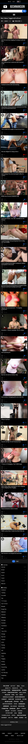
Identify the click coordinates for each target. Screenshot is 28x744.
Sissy (13, 656)
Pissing (13, 645)
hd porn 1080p (9, 713)
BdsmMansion (12, 741)
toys (21, 688)
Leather (13, 669)
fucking (4, 692)
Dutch (13, 575)
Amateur (13, 614)
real (18, 686)
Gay (13, 598)
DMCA (12, 735)
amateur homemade (7, 703)
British (13, 569)
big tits (10, 717)
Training (13, 592)
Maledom (13, 612)
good (21, 694)
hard (16, 717)
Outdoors (13, 590)
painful (13, 715)
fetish (24, 699)
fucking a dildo (6, 715)
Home (3, 733)
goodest (4, 717)
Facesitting (13, 667)
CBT (13, 650)
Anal (13, 628)
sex (26, 717)
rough (15, 703)
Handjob (13, 664)
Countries (5, 564)
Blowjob (13, 606)
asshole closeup (8, 697)
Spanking (13, 653)
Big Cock (13, 636)
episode (16, 701)
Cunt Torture (13, 603)
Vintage (13, 634)
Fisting (13, 661)
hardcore (11, 699)
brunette (8, 688)
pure (13, 694)
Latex (13, 642)
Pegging (13, 658)
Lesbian (13, 647)
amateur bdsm (21, 715)
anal (15, 713)
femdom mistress (13, 692)
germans (6, 706)
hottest (13, 685)
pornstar (5, 708)
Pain (13, 678)
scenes (21, 717)
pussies (24, 708)
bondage (12, 708)
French (13, 580)
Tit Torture (13, 601)
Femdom (13, 623)
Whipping (13, 617)
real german (13, 706)
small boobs (22, 692)
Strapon (13, 639)
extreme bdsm (5, 690)
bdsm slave (8, 701)
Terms (6, 735)
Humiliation (13, 625)
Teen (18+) (13, 631)
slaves (24, 690)
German (13, 567)
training (19, 710)
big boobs (21, 706)
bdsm (20, 713)
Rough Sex (13, 609)
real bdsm (6, 685)
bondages (22, 704)
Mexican (13, 583)
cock (21, 701)
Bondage (13, 620)
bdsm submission (20, 697)
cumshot (4, 699)
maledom (7, 694)
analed (7, 710)
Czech (13, 578)
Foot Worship (13, 672)
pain (17, 694)
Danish (13, 572)
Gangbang (13, 675)
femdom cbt (15, 688)
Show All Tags (14, 722)
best (18, 708)
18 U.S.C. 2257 (20, 735)
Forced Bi (13, 595)
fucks (22, 685)
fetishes (13, 710)
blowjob (18, 699)
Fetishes (5, 587)
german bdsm (16, 690)
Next (17, 561)
